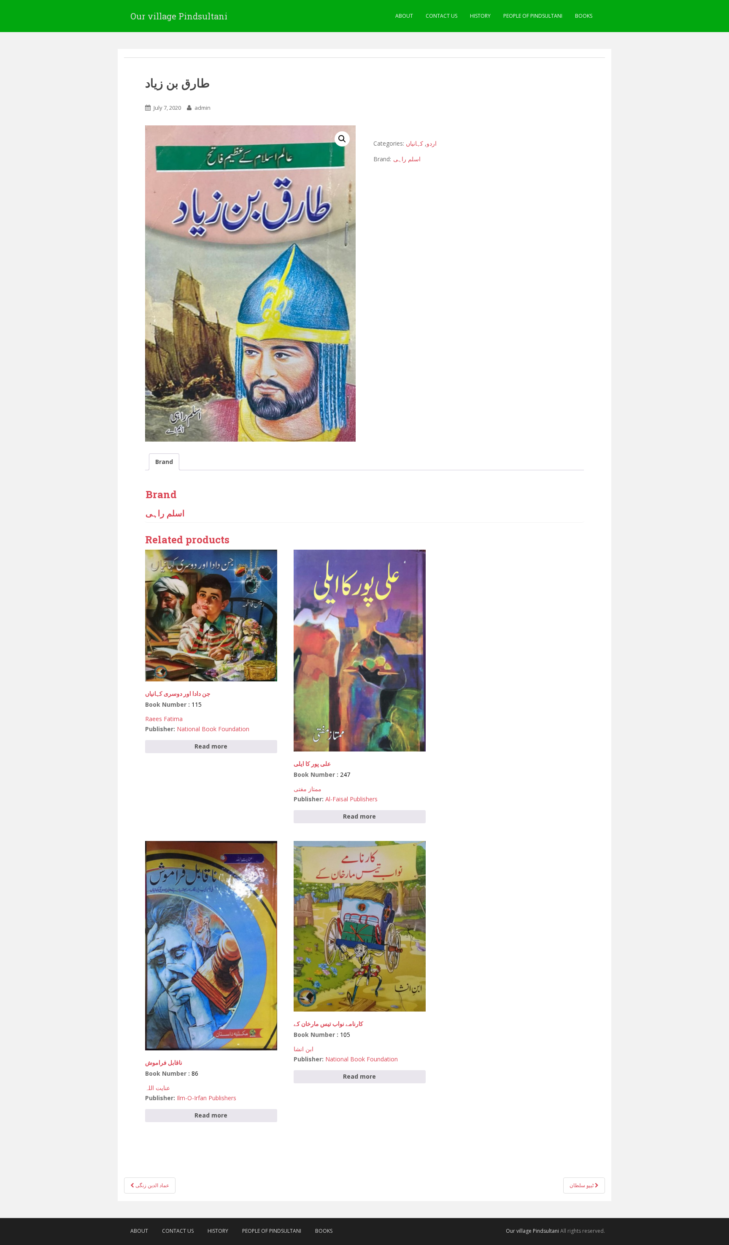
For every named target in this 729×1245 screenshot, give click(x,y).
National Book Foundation (213, 729)
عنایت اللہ (157, 1088)
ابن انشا (303, 1049)
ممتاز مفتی (307, 789)
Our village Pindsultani (178, 16)
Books (583, 15)
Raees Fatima (164, 719)
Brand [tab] (164, 462)
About (404, 15)
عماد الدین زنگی (151, 1185)
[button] (342, 138)
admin (202, 107)
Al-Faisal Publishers (351, 799)
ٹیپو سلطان (582, 1185)
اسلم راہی (407, 159)
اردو (432, 143)
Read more (210, 746)
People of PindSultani (532, 15)
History (480, 15)
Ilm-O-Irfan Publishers (206, 1098)
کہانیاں (414, 143)
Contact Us (441, 15)
